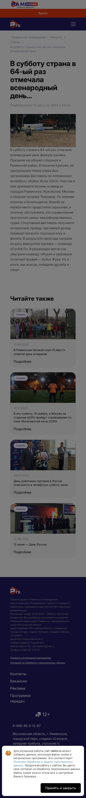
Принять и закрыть (60, 788)
